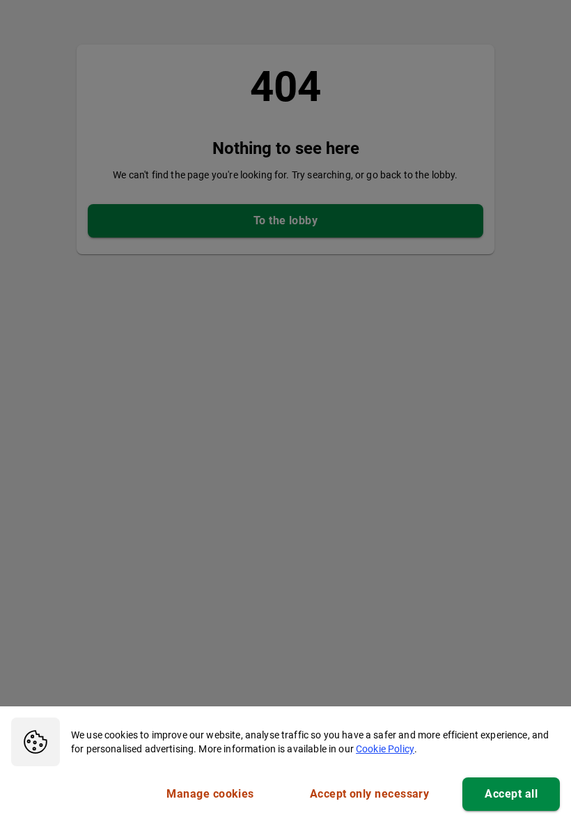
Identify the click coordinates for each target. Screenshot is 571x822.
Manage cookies (209, 793)
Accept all (511, 793)
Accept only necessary (370, 793)
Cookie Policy (385, 748)
